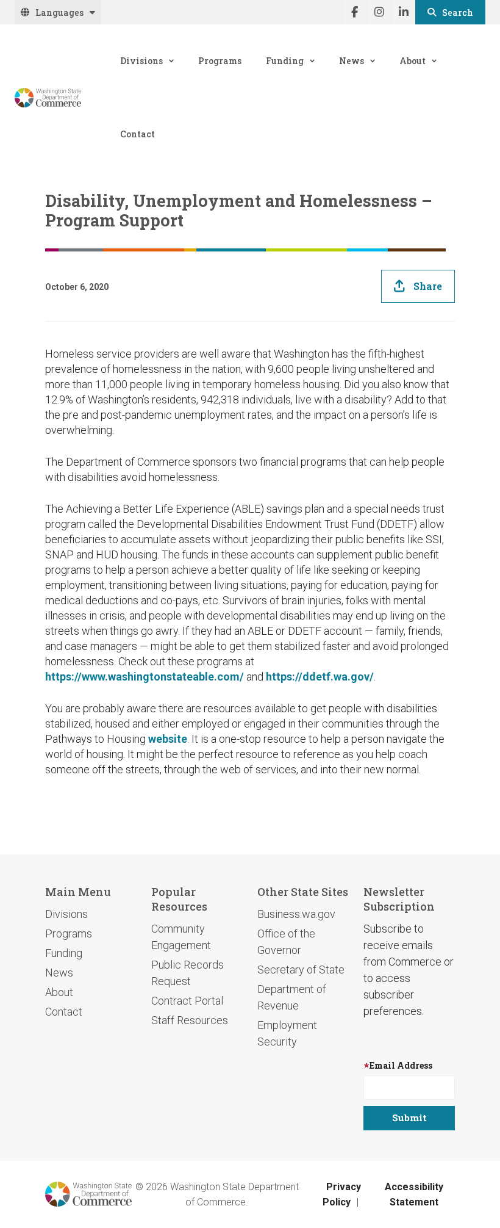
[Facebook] (354, 12)
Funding (285, 61)
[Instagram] (378, 12)
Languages (59, 12)
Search (457, 12)
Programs (219, 61)
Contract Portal (187, 1000)
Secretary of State (301, 969)
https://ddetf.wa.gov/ (320, 676)
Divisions (141, 61)
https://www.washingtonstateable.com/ (144, 676)
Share (427, 286)
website (167, 738)
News (351, 61)
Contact (137, 134)
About (412, 61)
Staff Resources (189, 1020)
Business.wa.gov (296, 914)
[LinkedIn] (403, 12)
